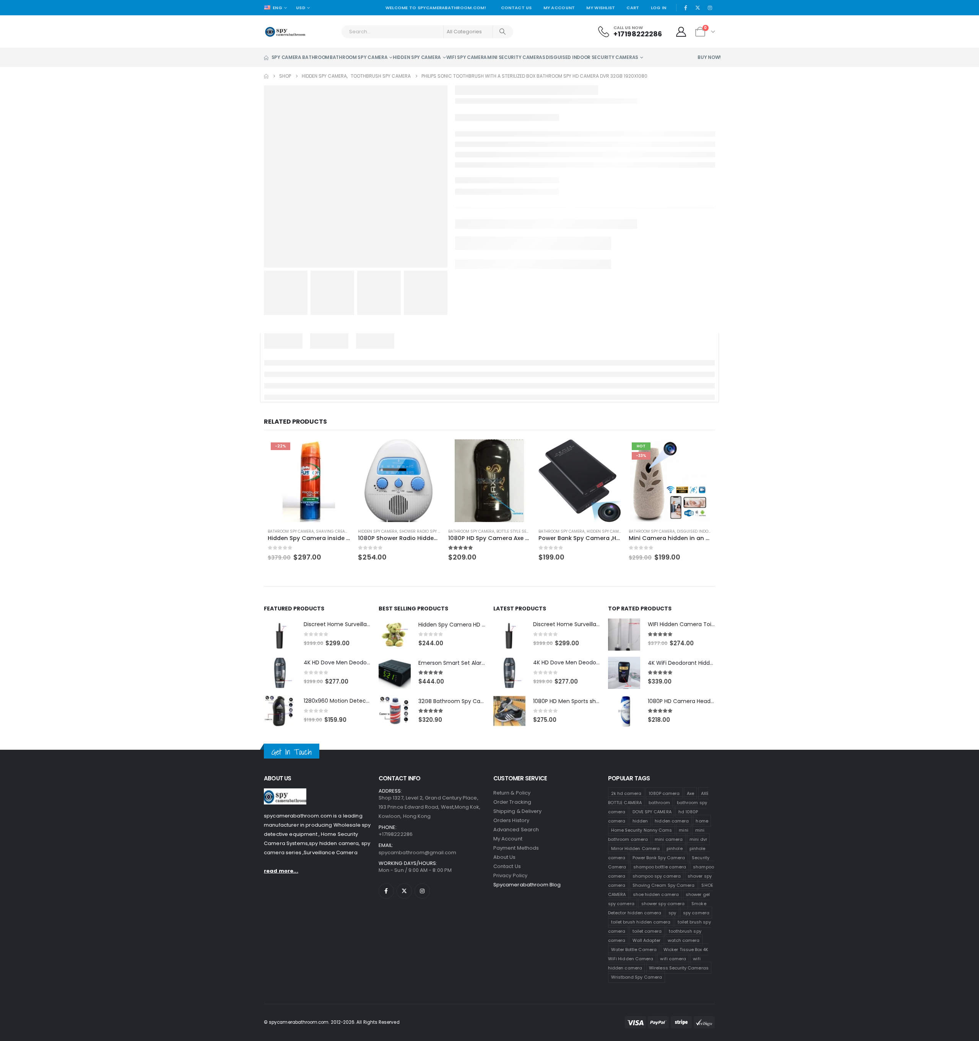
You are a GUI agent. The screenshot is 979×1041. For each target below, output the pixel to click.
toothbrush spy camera (657, 225)
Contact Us (516, 25)
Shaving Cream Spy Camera (341, 1031)
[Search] (503, 49)
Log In (659, 25)
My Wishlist (600, 25)
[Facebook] (686, 25)
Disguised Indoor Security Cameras (592, 75)
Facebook (461, 282)
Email (518, 282)
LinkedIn (490, 282)
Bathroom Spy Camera (358, 75)
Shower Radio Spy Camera (424, 1031)
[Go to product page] (398, 980)
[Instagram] (710, 25)
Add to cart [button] (335, 950)
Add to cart (538, 253)
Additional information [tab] (389, 352)
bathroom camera (492, 8)
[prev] (698, 109)
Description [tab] (281, 352)
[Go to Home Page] (266, 93)
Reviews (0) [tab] (454, 352)
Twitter (475, 282)
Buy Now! (709, 75)
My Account (559, 25)
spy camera (612, 225)
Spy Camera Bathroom (300, 75)
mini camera (580, 225)
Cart (632, 25)
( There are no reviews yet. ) (524, 149)
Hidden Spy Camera (417, 75)
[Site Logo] (285, 49)
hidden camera (540, 8)
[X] (698, 25)
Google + (504, 282)
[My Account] (681, 49)
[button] (701, 920)
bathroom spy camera (497, 225)
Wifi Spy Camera (466, 75)
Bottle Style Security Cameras (527, 1031)
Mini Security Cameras (516, 75)
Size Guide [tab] (326, 352)
